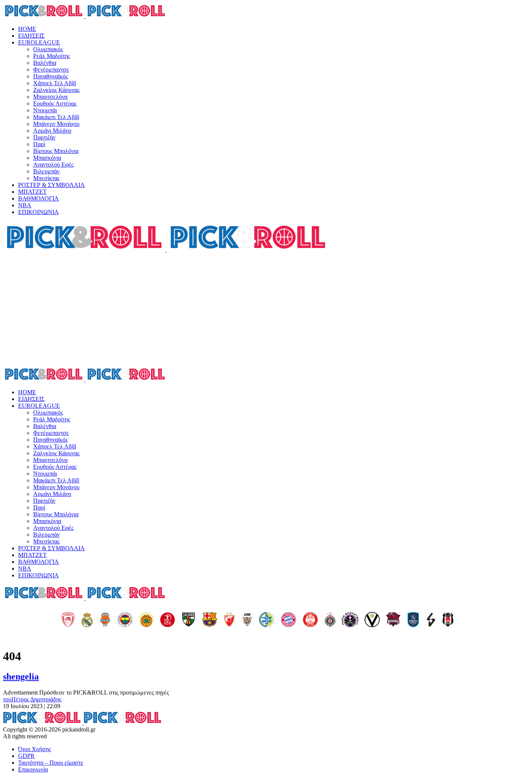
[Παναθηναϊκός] (146, 620)
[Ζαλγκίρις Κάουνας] (188, 620)
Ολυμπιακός (48, 49)
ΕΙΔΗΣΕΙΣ (31, 35)
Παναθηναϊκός (50, 76)
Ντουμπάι (45, 110)
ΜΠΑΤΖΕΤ (32, 191)
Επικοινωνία (33, 769)
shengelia (21, 676)
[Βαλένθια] (105, 620)
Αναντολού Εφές (53, 164)
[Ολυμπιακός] (68, 620)
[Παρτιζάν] (330, 620)
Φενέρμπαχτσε (51, 69)
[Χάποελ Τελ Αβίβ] (167, 620)
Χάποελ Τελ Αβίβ (54, 83)
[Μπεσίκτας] (448, 620)
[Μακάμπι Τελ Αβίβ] (266, 620)
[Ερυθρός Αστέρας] (229, 620)
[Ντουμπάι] (247, 620)
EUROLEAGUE (39, 42)
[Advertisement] (257, 310)
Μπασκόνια (47, 158)
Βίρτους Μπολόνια (55, 151)
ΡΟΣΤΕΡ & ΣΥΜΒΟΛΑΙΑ (51, 185)
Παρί (39, 144)
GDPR (26, 756)
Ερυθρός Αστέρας (55, 103)
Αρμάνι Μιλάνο (52, 130)
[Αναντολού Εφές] (413, 620)
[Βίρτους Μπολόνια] (372, 620)
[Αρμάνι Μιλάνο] (310, 620)
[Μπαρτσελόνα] (209, 620)
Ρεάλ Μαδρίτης (51, 56)
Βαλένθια (44, 63)
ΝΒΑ (24, 205)
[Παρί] (350, 620)
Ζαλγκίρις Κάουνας (56, 90)
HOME (27, 29)
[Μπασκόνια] (393, 620)
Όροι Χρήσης (34, 749)
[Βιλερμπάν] (430, 620)
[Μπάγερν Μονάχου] (288, 620)
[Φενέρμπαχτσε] (125, 620)
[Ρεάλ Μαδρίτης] (87, 620)
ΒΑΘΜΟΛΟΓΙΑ (38, 198)
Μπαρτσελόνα (50, 96)
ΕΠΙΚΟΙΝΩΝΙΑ (38, 212)
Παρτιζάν (44, 137)
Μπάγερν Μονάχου (56, 124)
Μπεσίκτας (46, 178)
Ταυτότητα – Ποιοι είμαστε (50, 762)
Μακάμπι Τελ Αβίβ (56, 117)
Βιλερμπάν (46, 171)
